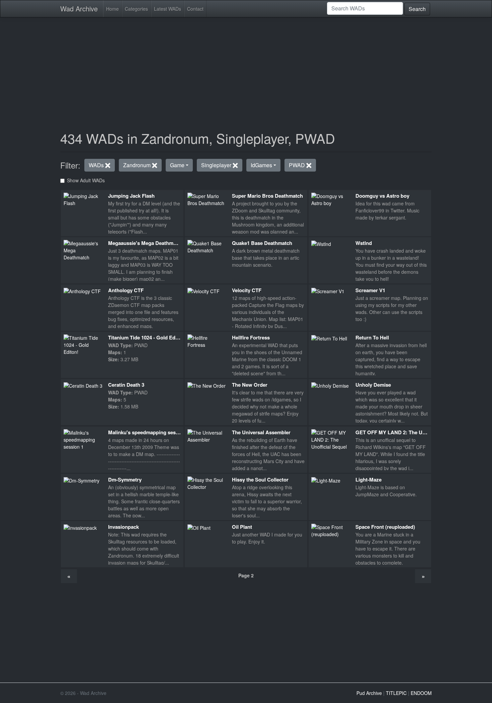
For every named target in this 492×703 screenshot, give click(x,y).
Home (112, 8)
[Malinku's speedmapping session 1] (83, 439)
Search (417, 9)
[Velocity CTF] (203, 290)
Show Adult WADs (86, 180)
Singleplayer (217, 165)
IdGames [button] (261, 165)
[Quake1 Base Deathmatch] (207, 246)
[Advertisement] (246, 70)
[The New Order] (206, 385)
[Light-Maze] (325, 479)
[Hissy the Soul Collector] (207, 482)
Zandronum (137, 165)
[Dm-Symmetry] (81, 479)
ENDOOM (421, 693)
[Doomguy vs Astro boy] (330, 198)
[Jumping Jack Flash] (83, 198)
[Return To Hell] (329, 337)
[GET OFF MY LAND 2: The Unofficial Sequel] (330, 439)
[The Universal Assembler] (207, 435)
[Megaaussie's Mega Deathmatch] (83, 249)
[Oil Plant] (199, 527)
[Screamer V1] (327, 290)
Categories (136, 8)
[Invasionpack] (80, 527)
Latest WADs (167, 8)
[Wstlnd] (321, 243)
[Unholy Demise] (330, 385)
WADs (97, 165)
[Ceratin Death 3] (83, 385)
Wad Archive (79, 8)
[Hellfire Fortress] (207, 340)
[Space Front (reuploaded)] (330, 530)
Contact (195, 8)
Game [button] (177, 165)
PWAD (297, 165)
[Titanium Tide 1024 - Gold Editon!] (83, 344)
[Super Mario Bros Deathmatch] (207, 198)
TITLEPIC (396, 693)
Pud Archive (369, 693)
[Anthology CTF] (82, 290)
